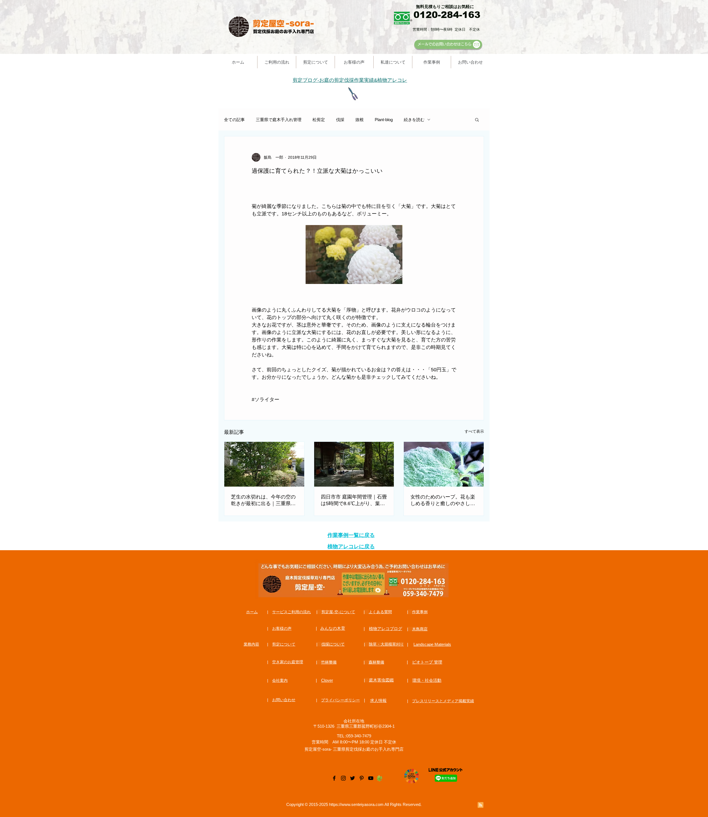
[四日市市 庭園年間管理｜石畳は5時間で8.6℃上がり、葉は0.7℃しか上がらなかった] (354, 464)
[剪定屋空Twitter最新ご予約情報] (352, 778)
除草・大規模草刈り (386, 644)
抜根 (359, 119)
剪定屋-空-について (338, 612)
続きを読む (414, 119)
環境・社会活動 (426, 680)
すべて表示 (474, 431)
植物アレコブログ (385, 628)
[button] (477, 119)
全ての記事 (234, 119)
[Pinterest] (361, 778)
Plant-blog (384, 119)
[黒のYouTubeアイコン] (371, 778)
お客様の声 (281, 628)
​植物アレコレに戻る (351, 546)
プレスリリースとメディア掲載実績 (443, 701)
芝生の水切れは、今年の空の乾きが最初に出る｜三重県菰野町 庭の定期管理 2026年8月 (264, 500)
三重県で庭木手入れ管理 (278, 119)
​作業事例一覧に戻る (351, 535)
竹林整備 (329, 662)
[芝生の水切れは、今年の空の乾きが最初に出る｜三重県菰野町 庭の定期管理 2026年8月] (264, 464)
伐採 (340, 119)
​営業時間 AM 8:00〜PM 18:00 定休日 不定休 (354, 742)
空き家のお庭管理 (287, 662)
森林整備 (376, 662)
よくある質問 (380, 612)
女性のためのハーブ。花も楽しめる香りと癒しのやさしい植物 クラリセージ (442, 500)
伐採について (333, 644)
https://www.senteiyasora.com (356, 804)
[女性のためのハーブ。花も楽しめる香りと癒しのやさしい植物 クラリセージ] (444, 464)
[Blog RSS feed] (480, 805)
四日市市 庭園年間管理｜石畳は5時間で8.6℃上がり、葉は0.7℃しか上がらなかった (354, 500)
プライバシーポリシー (340, 700)
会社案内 (280, 680)
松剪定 (319, 119)
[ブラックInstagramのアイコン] (343, 778)
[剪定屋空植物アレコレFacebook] (334, 778)
